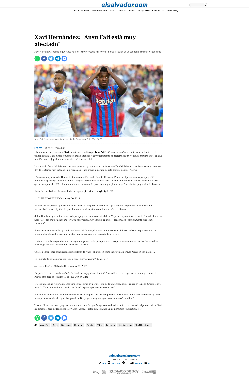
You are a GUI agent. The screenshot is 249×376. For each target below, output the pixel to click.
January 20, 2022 (71, 198)
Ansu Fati (44, 325)
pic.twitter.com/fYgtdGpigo (94, 258)
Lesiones (110, 325)
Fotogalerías (143, 10)
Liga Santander (125, 325)
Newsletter (138, 363)
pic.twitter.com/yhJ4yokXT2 (98, 191)
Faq (127, 363)
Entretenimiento (99, 10)
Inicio (76, 10)
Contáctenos (115, 363)
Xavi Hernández (143, 325)
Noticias (85, 10)
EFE (40, 148)
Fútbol (100, 325)
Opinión (156, 10)
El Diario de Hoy (170, 10)
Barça (55, 325)
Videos (131, 10)
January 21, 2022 (78, 266)
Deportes (121, 10)
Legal (104, 363)
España (90, 325)
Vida (112, 10)
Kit (149, 363)
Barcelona (66, 325)
